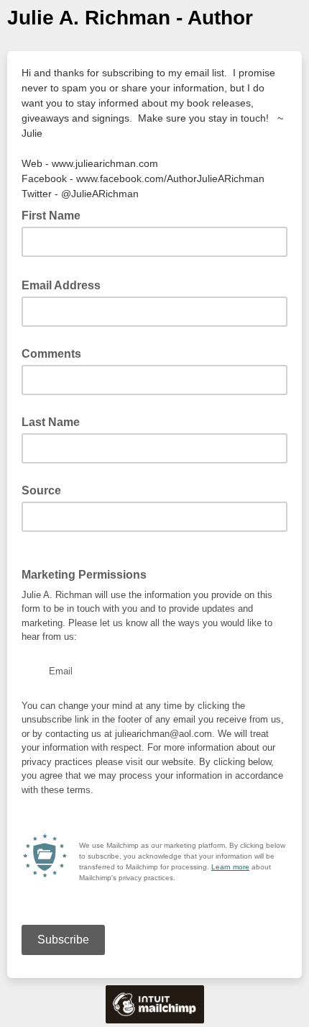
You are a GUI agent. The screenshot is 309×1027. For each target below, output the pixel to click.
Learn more (230, 867)
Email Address (65, 284)
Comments (51, 354)
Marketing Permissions (84, 575)
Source (41, 490)
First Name (51, 215)
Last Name (51, 422)
